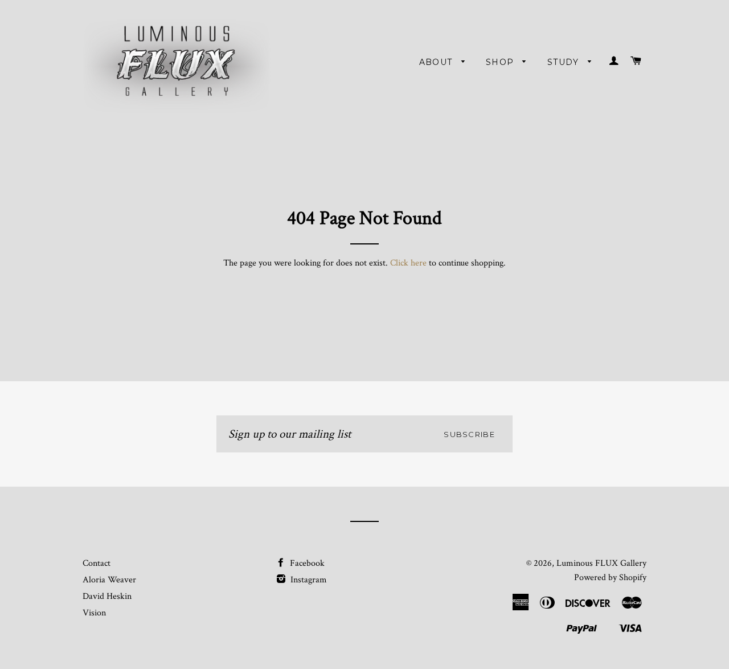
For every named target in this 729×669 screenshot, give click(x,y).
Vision (94, 613)
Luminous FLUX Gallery (601, 563)
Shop (501, 62)
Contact (96, 563)
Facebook (306, 563)
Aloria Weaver (109, 580)
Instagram (307, 580)
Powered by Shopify (610, 578)
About (437, 62)
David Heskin (107, 596)
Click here (408, 263)
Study (564, 62)
